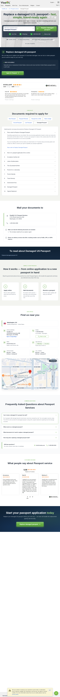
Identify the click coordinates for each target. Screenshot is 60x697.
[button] (27, 497)
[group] (30, 469)
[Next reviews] (57, 94)
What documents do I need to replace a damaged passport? (18, 432)
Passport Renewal (23, 118)
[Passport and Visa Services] (5, 2)
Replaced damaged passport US (9, 255)
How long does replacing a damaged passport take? (16, 437)
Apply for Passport (11, 73)
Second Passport (17, 122)
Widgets (32, 5)
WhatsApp (39, 343)
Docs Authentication (24, 5)
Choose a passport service (11, 27)
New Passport (12, 118)
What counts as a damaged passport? (13, 427)
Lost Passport (28, 122)
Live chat (47, 343)
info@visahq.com (11, 343)
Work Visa (14, 5)
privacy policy (15, 694)
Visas (2, 5)
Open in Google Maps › (12, 336)
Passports (7, 5)
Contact (38, 5)
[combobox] (18, 29)
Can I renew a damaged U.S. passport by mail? (15, 415)
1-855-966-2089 (14, 223)
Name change (47, 118)
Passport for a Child (36, 118)
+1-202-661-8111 (52, 445)
